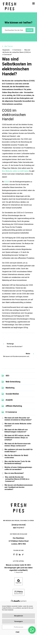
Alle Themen (9, 46)
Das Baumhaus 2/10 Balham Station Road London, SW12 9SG (18, 541)
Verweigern (18, 621)
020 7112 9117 (18, 528)
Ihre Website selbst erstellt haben (15, 171)
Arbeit (6, 182)
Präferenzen (18, 627)
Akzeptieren (18, 616)
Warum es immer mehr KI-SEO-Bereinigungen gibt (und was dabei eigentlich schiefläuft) (18, 567)
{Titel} (17, 632)
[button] (33, 3)
